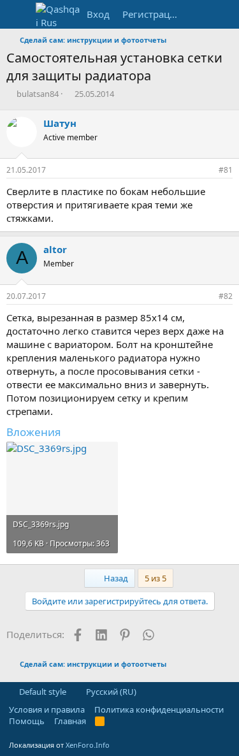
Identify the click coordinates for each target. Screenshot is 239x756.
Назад (115, 578)
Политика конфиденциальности (159, 709)
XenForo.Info (88, 745)
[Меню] (18, 14)
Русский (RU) (110, 691)
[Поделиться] (206, 170)
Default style (41, 691)
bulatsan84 (38, 93)
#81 (226, 169)
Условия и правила (47, 709)
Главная (70, 721)
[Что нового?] (198, 14)
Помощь (27, 721)
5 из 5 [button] (155, 578)
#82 (226, 296)
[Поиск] (224, 14)
